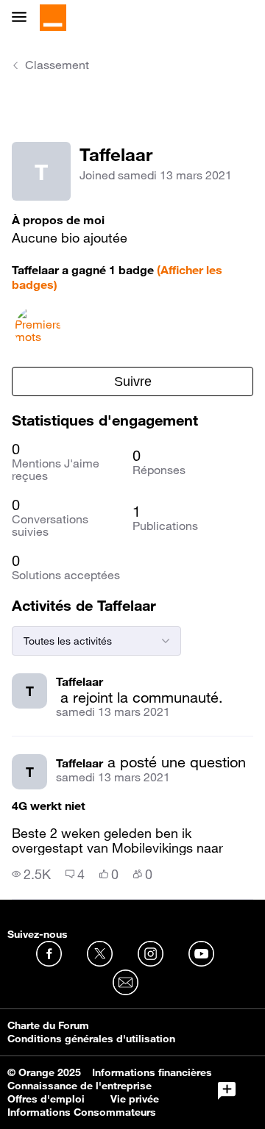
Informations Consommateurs (81, 1112)
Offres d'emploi (46, 1098)
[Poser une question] (226, 1090)
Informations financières (152, 1072)
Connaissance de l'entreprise (79, 1085)
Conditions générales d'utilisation (91, 1038)
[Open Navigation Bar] (23, 18)
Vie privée (134, 1098)
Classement (57, 64)
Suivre (133, 381)
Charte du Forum (48, 1025)
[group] (31, 874)
